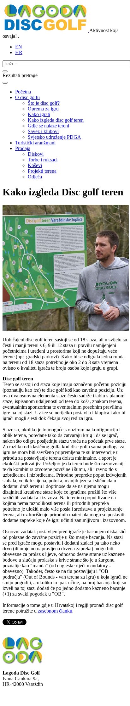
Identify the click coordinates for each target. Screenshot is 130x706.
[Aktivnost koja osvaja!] (46, 30)
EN (18, 46)
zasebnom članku (55, 611)
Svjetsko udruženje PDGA (54, 137)
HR (18, 52)
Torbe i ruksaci (42, 159)
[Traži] (5, 71)
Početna (23, 91)
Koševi (35, 165)
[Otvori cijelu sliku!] (66, 329)
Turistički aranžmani (35, 142)
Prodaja (22, 148)
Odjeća (35, 176)
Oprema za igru (43, 108)
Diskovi (36, 154)
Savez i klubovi (43, 131)
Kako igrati (39, 114)
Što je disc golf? (44, 103)
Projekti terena (42, 171)
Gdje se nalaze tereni (48, 125)
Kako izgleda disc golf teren (56, 120)
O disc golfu (27, 97)
